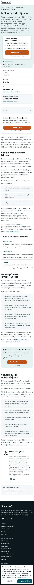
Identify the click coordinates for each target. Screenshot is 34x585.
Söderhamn (14, 493)
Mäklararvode (9, 7)
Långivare (4, 534)
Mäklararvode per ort (7, 526)
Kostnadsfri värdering (7, 554)
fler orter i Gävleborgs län (21, 339)
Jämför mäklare (20, 53)
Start (2, 7)
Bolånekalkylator (6, 556)
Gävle (6, 490)
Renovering (4, 546)
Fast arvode (7, 241)
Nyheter (3, 559)
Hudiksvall (21, 490)
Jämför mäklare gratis (18, 362)
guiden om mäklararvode (10, 211)
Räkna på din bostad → (10, 101)
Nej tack (9, 581)
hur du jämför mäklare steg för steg (14, 445)
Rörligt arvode (7, 252)
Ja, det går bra (25, 581)
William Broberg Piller (16, 452)
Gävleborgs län (20, 7)
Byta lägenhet (5, 551)
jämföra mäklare (14, 325)
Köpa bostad (5, 543)
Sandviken (13, 490)
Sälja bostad (5, 541)
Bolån (3, 531)
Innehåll (5, 110)
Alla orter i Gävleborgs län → (11, 92)
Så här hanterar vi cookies (18, 577)
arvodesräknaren (13, 232)
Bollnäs (6, 493)
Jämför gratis (17, 128)
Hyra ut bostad (6, 549)
